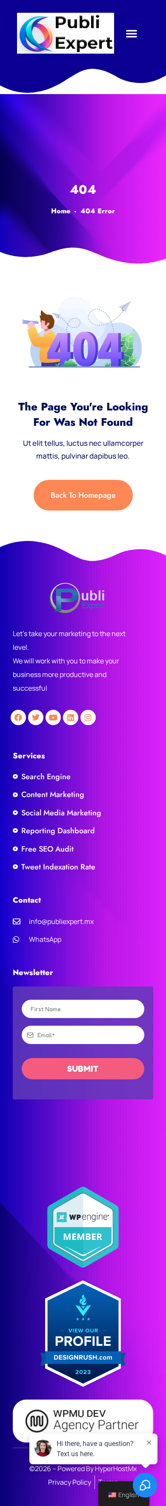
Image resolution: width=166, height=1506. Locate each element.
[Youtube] (53, 717)
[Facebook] (18, 717)
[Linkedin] (70, 717)
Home (60, 211)
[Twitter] (35, 717)
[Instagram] (88, 717)
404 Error (97, 211)
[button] (131, 33)
